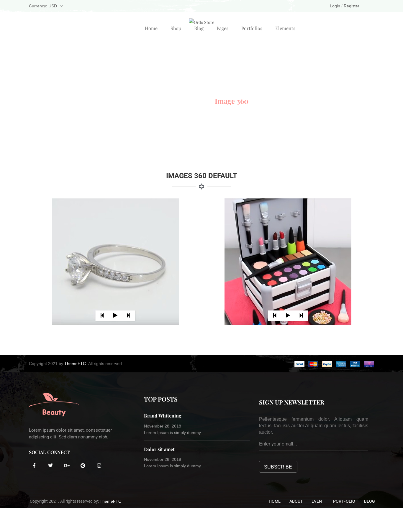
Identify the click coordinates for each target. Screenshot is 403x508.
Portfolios (251, 28)
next (128, 315)
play (115, 315)
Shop (176, 28)
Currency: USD (43, 6)
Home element (179, 101)
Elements (285, 28)
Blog (199, 28)
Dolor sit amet (159, 449)
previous (102, 315)
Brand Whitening (162, 415)
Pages (222, 28)
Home (151, 28)
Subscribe (278, 466)
